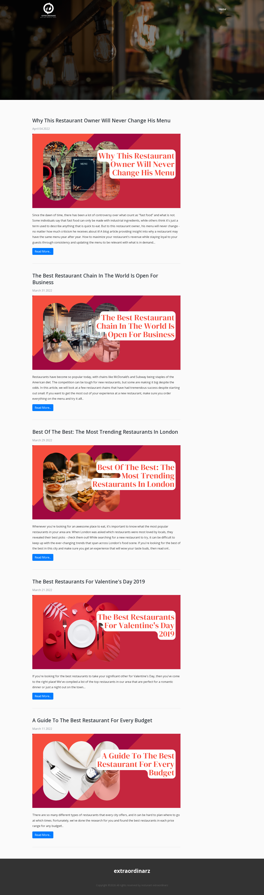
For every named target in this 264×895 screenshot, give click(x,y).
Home (222, 9)
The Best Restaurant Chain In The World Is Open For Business (95, 278)
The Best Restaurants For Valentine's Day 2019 (88, 581)
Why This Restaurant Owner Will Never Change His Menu (101, 120)
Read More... (43, 251)
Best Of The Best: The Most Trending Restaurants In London (105, 431)
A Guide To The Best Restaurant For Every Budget (92, 720)
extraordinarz (132, 870)
